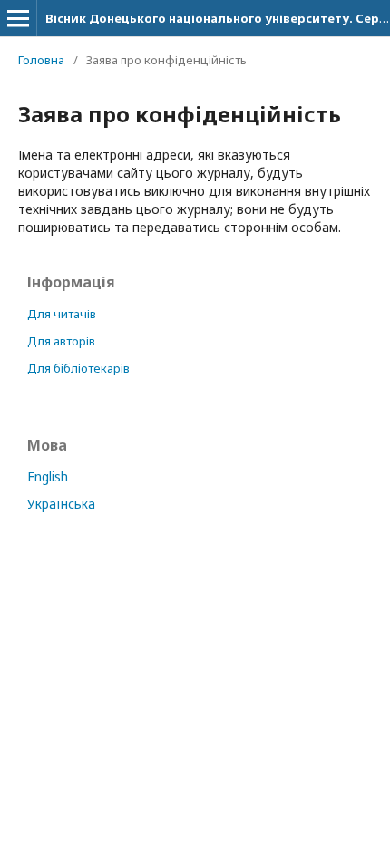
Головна (41, 60)
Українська (61, 503)
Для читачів (61, 314)
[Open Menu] (18, 18)
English (47, 476)
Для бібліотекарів (78, 368)
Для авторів (61, 341)
